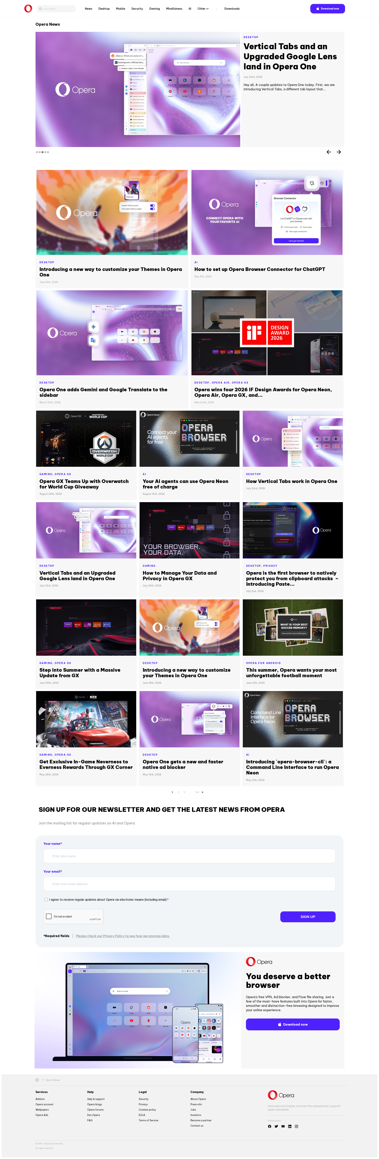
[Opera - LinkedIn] (289, 1126)
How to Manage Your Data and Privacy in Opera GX (180, 575)
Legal (143, 1092)
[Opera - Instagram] (296, 1126)
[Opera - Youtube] (283, 1126)
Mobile (120, 8)
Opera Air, (222, 382)
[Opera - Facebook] (269, 1126)
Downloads (232, 8)
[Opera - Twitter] (276, 1126)
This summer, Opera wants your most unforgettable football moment (291, 672)
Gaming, (47, 474)
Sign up (308, 917)
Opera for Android (263, 663)
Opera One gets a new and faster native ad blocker (183, 764)
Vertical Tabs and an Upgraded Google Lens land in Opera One (77, 575)
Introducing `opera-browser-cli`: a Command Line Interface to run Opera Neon (292, 767)
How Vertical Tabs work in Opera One (292, 51)
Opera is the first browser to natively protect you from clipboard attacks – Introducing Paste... (292, 578)
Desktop (104, 8)
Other (201, 8)
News (88, 8)
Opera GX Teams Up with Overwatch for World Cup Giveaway (84, 484)
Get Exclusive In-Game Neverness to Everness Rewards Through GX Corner (86, 764)
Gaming (154, 8)
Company (197, 1092)
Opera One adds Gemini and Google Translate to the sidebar (103, 392)
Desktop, (203, 382)
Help (90, 1092)
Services (42, 1092)
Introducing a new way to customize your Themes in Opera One (110, 272)
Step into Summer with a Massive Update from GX (79, 672)
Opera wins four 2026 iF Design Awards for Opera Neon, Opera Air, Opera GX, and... (263, 392)
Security (137, 8)
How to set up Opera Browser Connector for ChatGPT (259, 269)
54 (197, 792)
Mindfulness (174, 8)
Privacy (270, 565)
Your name (51, 844)
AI (190, 8)
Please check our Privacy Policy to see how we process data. (123, 936)
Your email (51, 871)
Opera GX (240, 382)
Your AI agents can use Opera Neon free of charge (185, 484)
